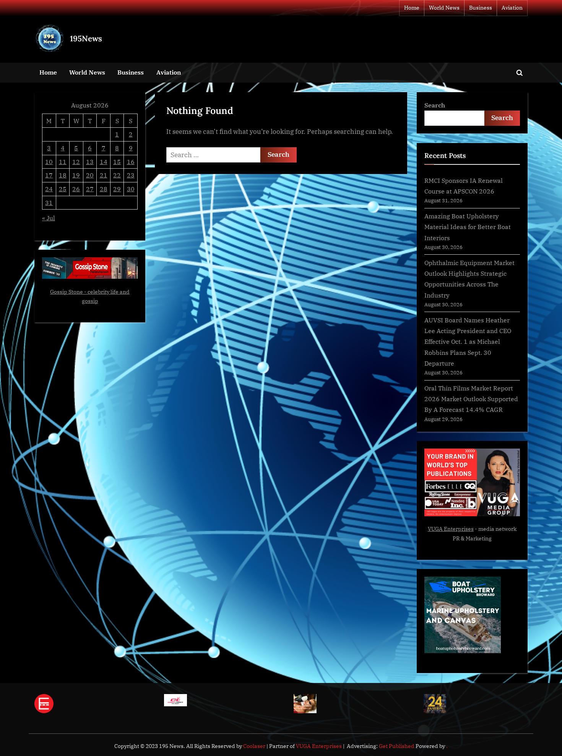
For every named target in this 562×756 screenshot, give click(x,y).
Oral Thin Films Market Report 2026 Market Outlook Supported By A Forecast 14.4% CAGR (471, 399)
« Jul (48, 218)
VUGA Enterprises (451, 528)
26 (76, 189)
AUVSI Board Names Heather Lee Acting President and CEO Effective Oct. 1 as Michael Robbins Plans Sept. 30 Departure (467, 341)
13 (90, 162)
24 (49, 189)
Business (480, 7)
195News (86, 38)
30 (131, 189)
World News (444, 7)
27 (90, 189)
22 (117, 175)
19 (76, 175)
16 (131, 162)
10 (49, 162)
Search (434, 105)
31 (49, 202)
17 (49, 175)
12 (76, 162)
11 (63, 162)
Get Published (396, 746)
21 (103, 175)
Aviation (512, 7)
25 (63, 189)
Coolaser (254, 746)
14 (103, 162)
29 (117, 189)
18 (63, 175)
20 (90, 175)
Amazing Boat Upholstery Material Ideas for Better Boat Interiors (467, 227)
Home (411, 7)
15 (117, 162)
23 (131, 175)
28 (103, 189)
